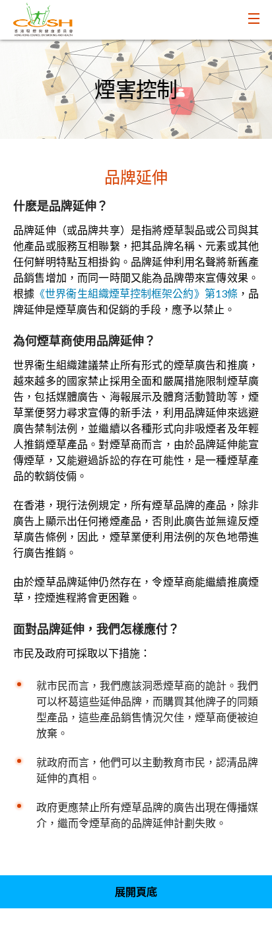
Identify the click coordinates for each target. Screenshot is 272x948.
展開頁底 (136, 891)
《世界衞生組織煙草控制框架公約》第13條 (136, 293)
